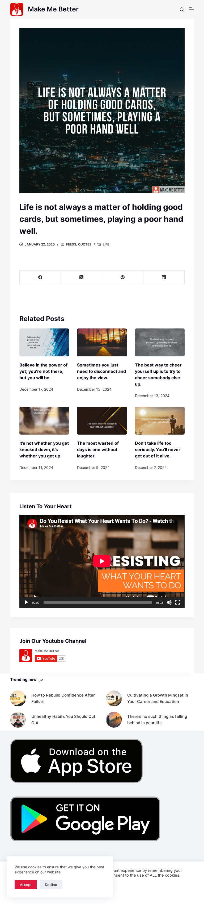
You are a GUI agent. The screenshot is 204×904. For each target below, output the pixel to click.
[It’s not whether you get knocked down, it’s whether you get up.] (44, 421)
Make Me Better (53, 9)
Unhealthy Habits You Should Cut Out (63, 720)
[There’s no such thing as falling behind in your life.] (114, 720)
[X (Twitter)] (81, 277)
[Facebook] (40, 277)
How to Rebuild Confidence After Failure (63, 698)
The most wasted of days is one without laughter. (98, 449)
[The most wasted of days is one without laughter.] (102, 421)
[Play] (26, 602)
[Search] (182, 9)
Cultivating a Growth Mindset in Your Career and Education (157, 698)
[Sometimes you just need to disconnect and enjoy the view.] (102, 342)
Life (106, 244)
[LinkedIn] (164, 277)
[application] (101, 561)
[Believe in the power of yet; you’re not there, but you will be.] (44, 342)
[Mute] (169, 602)
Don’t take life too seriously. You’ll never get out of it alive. (157, 449)
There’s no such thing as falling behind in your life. (157, 720)
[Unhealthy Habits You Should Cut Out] (18, 720)
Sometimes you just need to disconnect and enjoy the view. (101, 371)
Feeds (71, 244)
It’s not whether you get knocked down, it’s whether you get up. (44, 449)
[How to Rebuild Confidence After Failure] (18, 698)
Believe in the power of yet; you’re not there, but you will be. (43, 371)
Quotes (84, 244)
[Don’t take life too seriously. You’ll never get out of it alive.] (160, 421)
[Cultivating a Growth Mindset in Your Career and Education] (114, 698)
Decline (51, 884)
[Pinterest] (122, 277)
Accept (26, 884)
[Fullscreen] (177, 602)
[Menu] (191, 9)
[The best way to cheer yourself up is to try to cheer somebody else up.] (160, 342)
